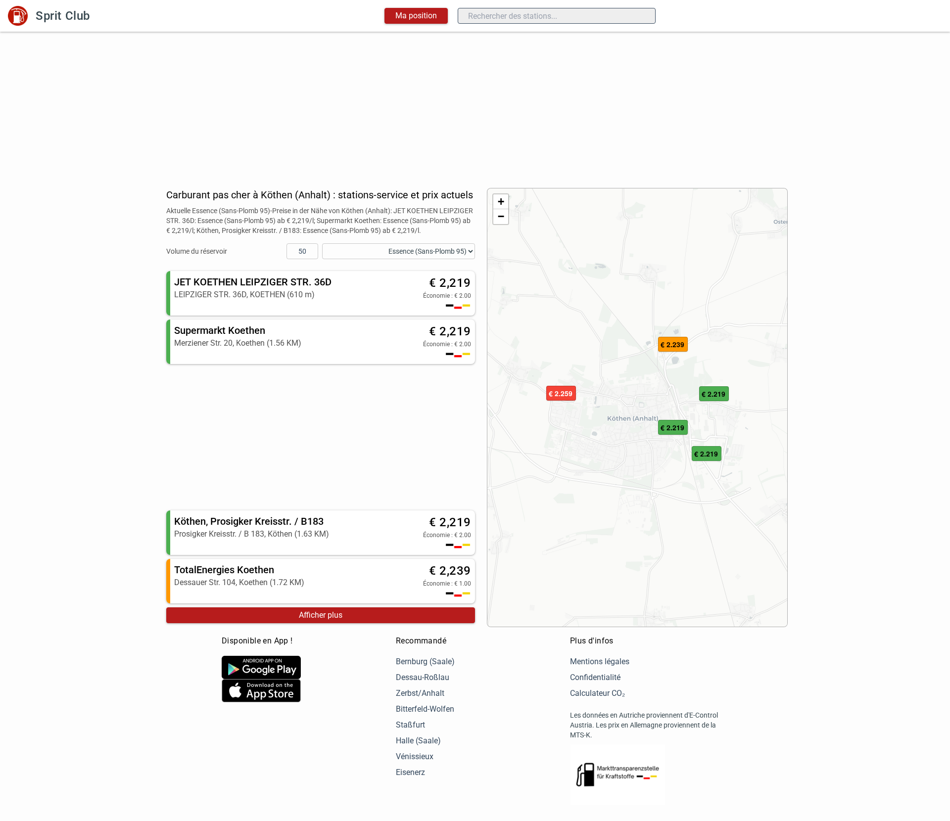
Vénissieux (414, 756)
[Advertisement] (475, 106)
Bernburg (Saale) (425, 661)
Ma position (416, 15)
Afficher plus (320, 615)
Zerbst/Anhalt (420, 693)
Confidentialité (595, 677)
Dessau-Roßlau (422, 677)
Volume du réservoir (196, 251)
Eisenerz (410, 772)
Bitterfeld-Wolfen (425, 709)
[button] (673, 428)
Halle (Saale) (418, 740)
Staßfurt (410, 725)
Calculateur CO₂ (597, 693)
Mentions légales (599, 661)
